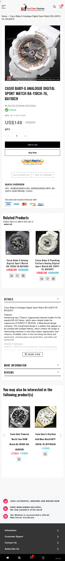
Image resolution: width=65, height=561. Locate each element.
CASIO (29, 191)
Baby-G (13, 307)
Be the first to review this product (20, 105)
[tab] (32, 299)
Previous (4, 435)
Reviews (9, 372)
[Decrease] (8, 136)
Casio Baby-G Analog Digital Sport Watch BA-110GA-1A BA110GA (17, 263)
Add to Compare (43, 175)
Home (4, 16)
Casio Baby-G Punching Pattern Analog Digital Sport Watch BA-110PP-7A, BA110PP (47, 264)
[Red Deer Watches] (32, 7)
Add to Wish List (21, 175)
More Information (15, 365)
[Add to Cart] (11, 275)
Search (54, 7)
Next (60, 435)
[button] (19, 83)
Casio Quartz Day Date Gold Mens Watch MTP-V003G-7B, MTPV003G (45, 439)
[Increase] (25, 136)
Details (8, 299)
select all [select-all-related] (8, 224)
